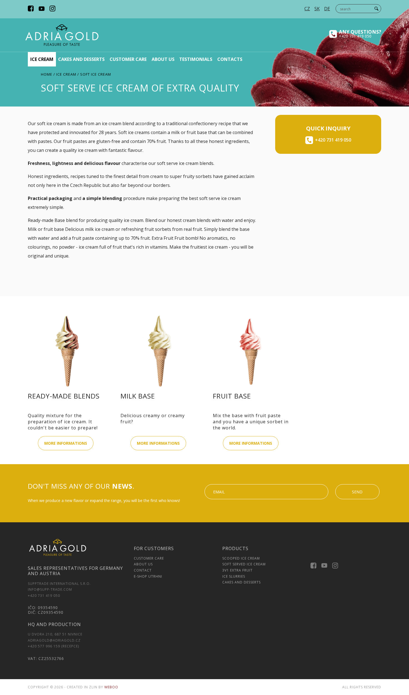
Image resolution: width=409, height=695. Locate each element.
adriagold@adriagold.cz (54, 640)
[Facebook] (31, 9)
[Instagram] (52, 9)
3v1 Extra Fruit (237, 570)
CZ (307, 9)
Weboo (111, 687)
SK (317, 9)
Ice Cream (41, 59)
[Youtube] (42, 9)
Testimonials (195, 59)
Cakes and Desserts (241, 582)
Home (46, 74)
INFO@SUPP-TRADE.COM (50, 589)
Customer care (128, 59)
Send (357, 491)
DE (327, 9)
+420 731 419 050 (355, 36)
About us (163, 59)
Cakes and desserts (81, 59)
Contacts (229, 59)
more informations (65, 443)
